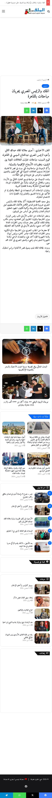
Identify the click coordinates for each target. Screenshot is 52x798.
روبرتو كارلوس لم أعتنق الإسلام (22, 506)
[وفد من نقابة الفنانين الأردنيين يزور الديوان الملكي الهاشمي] (42, 638)
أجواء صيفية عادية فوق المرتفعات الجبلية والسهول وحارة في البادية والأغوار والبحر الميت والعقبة (14, 439)
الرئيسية (45, 80)
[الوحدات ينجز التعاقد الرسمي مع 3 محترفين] (42, 535)
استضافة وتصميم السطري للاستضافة (13, 779)
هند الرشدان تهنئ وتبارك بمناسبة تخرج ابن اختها (17, 622)
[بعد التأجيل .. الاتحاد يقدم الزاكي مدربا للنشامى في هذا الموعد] (42, 547)
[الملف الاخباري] (34, 11)
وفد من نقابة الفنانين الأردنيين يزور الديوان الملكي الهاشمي (18, 636)
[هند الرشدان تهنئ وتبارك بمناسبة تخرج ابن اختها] (42, 626)
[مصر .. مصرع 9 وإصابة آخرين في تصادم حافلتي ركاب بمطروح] (42, 498)
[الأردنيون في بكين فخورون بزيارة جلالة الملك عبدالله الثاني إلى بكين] (42, 522)
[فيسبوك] (47, 110)
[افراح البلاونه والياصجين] (42, 614)
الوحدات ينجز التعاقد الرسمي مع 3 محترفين (19, 531)
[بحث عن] (48, 12)
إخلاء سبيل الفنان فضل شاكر (23, 597)
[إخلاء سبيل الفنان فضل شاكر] (42, 601)
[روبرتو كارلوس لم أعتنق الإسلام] (42, 510)
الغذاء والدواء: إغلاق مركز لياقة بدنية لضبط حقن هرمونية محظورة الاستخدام (22, 2)
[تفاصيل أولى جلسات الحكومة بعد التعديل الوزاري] (38, 459)
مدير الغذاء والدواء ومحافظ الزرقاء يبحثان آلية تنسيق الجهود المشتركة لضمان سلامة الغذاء (14, 470)
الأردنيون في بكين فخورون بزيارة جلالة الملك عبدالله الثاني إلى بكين (18, 520)
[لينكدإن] (33, 110)
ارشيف (39, 80)
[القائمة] (3, 12)
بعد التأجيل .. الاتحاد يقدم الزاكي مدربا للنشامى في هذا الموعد (19, 545)
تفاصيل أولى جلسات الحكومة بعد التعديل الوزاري (39, 469)
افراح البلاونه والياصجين (25, 610)
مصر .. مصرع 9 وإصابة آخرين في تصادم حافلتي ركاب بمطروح (17, 495)
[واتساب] (27, 110)
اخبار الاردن (42, 317)
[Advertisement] (26, 46)
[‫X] (40, 110)
